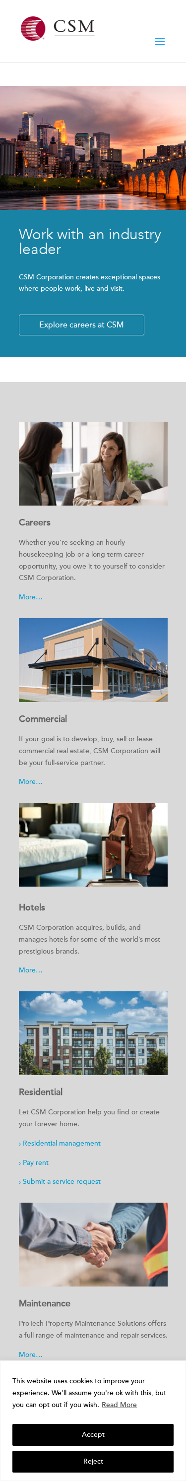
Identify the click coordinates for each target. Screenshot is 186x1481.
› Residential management (60, 1143)
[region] (93, 1420)
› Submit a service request (60, 1181)
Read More (119, 1405)
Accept (93, 1434)
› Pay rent (34, 1163)
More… (31, 597)
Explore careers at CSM (81, 325)
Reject (93, 1461)
